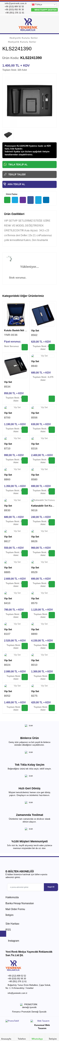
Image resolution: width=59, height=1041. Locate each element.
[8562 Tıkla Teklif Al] (52, 347)
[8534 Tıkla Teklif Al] (25, 399)
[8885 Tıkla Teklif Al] (25, 584)
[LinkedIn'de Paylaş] (46, 200)
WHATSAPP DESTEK (45, 10)
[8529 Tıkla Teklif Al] (52, 584)
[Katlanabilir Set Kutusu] (43, 500)
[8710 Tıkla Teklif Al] (25, 460)
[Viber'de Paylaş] (23, 200)
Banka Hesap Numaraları (20, 903)
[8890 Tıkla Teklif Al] (52, 646)
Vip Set (35, 330)
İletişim (9, 915)
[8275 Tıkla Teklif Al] (52, 708)
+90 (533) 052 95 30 (14, 9)
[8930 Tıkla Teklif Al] (25, 522)
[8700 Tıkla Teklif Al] (25, 430)
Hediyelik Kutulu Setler (24, 38)
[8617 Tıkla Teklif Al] (25, 553)
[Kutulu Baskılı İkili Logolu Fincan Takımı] (16, 315)
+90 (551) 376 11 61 (14, 13)
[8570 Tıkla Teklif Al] (52, 615)
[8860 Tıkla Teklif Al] (25, 491)
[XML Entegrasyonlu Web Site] (17, 1022)
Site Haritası (12, 923)
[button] (53, 25)
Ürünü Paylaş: (12, 194)
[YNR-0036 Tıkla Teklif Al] (25, 347)
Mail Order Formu (15, 909)
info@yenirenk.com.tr (15, 3)
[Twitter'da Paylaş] (38, 200)
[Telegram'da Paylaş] (15, 200)
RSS (8, 929)
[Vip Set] (43, 315)
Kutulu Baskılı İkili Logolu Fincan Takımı (26, 330)
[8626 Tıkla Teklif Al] (52, 553)
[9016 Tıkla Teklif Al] (52, 522)
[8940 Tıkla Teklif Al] (52, 399)
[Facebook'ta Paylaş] (30, 200)
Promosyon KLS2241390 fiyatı (19, 146)
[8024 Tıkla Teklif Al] (25, 677)
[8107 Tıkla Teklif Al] (25, 646)
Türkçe (38, 4)
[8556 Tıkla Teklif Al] (52, 430)
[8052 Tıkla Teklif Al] (25, 708)
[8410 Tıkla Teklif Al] (25, 615)
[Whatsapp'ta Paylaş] (7, 200)
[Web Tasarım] (42, 1022)
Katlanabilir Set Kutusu (44, 505)
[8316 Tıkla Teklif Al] (52, 460)
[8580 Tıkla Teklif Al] (52, 491)
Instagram (13, 940)
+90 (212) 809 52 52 (14, 6)
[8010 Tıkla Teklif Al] (52, 677)
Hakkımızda (12, 897)
